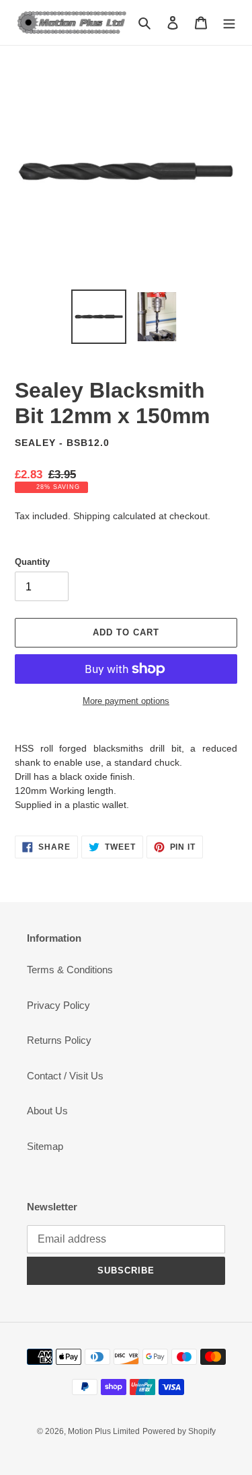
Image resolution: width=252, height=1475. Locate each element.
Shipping (91, 515)
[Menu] (229, 22)
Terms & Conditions (70, 969)
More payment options (126, 701)
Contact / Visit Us (65, 1075)
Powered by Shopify (179, 1431)
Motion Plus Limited (104, 1431)
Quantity (32, 562)
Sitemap (45, 1146)
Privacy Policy (58, 1005)
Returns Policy (59, 1040)
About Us (47, 1110)
